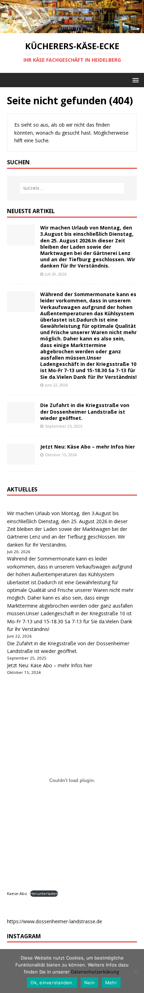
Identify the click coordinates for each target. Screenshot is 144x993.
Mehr (111, 982)
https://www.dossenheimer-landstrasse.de (54, 921)
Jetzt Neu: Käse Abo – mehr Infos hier (87, 446)
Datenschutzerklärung (95, 972)
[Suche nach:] (72, 188)
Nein (89, 982)
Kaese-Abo (17, 893)
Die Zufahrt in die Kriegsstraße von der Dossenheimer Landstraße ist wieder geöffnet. (84, 411)
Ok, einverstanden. (52, 982)
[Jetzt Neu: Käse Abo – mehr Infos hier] (21, 460)
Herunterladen (44, 893)
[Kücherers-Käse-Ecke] (72, 29)
